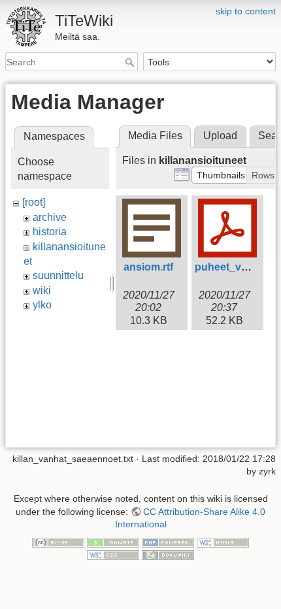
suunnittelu (58, 275)
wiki (42, 290)
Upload (220, 135)
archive (50, 217)
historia (50, 231)
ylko (42, 304)
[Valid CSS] (113, 555)
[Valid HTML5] (223, 541)
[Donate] (113, 541)
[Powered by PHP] (168, 541)
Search (131, 62)
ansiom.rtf (148, 266)
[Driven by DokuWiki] (168, 555)
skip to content (246, 11)
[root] (33, 202)
